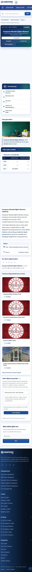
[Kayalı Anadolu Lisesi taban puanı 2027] (16, 331)
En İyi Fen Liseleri (6, 520)
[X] (9, 465)
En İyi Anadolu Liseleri (7, 523)
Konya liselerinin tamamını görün (11, 372)
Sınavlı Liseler (9, 7)
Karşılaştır (26, 27)
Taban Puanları (15, 20)
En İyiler (3, 517)
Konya (22, 20)
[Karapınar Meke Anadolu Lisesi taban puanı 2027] (16, 284)
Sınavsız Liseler (20, 7)
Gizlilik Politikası (5, 561)
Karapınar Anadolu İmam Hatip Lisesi (14, 317)
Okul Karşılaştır (5, 552)
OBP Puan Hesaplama (7, 477)
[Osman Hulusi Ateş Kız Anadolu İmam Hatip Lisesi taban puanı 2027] (16, 354)
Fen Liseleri (4, 506)
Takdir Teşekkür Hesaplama (9, 483)
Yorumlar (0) (23, 41)
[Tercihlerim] (30, 568)
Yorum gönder (16, 412)
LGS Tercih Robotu (6, 546)
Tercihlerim (4, 555)
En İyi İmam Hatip (6, 532)
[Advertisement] (16, 64)
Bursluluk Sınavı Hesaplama (9, 480)
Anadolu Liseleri (5, 509)
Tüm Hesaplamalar (6, 489)
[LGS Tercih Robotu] (7, 2)
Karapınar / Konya (24, 252)
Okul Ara (3, 549)
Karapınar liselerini (8, 237)
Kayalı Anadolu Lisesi (9, 340)
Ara (28, 13)
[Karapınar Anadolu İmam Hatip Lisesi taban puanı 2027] (16, 308)
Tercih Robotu (5, 20)
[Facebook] (13, 465)
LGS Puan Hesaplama (7, 474)
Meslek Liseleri (5, 512)
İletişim (3, 558)
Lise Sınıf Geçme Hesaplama (9, 486)
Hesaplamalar (5, 471)
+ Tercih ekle (16, 38)
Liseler (3, 494)
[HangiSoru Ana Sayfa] (2, 7)
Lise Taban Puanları (7, 503)
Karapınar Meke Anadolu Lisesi (12, 294)
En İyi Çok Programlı (7, 535)
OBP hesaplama (9, 44)
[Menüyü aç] (16, 2)
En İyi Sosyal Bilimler (7, 526)
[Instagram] (2, 465)
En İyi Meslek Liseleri (7, 529)
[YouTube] (6, 465)
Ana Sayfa (4, 543)
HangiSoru (4, 540)
